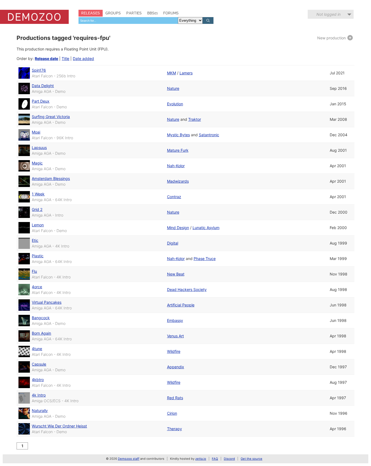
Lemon (38, 225)
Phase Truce (205, 258)
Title (65, 58)
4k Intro (39, 395)
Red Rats (175, 397)
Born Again (41, 333)
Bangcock (41, 317)
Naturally (40, 410)
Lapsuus (39, 147)
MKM (171, 73)
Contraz (174, 196)
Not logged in (328, 14)
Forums (171, 13)
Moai (36, 132)
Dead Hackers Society (187, 289)
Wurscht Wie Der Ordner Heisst (59, 426)
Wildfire (173, 351)
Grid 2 (37, 209)
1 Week (38, 194)
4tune (37, 348)
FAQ (215, 459)
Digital (172, 243)
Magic (37, 163)
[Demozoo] (34, 17)
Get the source (251, 459)
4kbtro (38, 379)
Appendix (175, 366)
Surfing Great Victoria (51, 116)
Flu (34, 271)
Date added (83, 58)
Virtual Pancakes (46, 302)
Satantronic (209, 134)
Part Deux (40, 101)
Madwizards (178, 181)
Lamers (186, 73)
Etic (35, 240)
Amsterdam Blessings (51, 178)
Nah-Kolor (176, 165)
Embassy (175, 320)
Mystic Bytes (178, 134)
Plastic (37, 255)
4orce (37, 286)
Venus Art (175, 336)
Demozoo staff (128, 459)
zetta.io (200, 459)
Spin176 (39, 70)
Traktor (194, 119)
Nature (173, 88)
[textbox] (128, 20)
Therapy (174, 428)
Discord (229, 459)
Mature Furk (177, 150)
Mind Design (178, 227)
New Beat (175, 274)
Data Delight (43, 85)
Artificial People (180, 305)
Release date (46, 58)
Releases (90, 13)
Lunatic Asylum (206, 227)
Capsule (39, 364)
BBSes (152, 13)
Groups (113, 13)
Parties (134, 13)
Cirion (172, 413)
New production (332, 38)
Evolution (175, 104)
